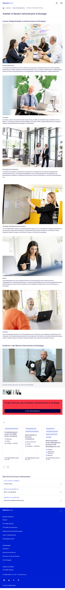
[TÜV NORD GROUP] (3, 8)
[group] (7, 392)
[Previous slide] (4, 467)
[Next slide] (8, 467)
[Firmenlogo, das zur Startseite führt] (8, 3)
